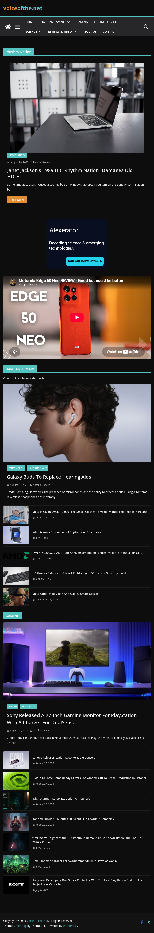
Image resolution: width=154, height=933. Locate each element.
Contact (109, 31)
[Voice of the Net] (8, 27)
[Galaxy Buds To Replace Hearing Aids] (77, 423)
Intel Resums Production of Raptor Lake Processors (66, 532)
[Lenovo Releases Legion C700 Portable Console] (16, 760)
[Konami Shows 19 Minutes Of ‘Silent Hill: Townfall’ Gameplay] (16, 822)
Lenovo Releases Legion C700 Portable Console (63, 757)
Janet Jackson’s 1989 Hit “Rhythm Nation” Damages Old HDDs (70, 173)
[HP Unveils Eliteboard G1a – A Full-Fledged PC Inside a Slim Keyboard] (16, 576)
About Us (89, 31)
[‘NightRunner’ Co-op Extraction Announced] (16, 801)
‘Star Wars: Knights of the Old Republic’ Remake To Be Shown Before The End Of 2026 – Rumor (86, 840)
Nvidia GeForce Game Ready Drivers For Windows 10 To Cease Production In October (89, 778)
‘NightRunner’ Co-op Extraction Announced (61, 798)
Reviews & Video (60, 31)
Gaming (82, 22)
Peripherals (28, 706)
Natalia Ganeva (42, 162)
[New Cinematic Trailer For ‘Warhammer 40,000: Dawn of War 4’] (16, 864)
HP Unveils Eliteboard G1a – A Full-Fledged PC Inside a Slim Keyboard (79, 573)
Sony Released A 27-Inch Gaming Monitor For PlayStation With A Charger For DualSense (72, 719)
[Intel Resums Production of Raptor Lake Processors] (16, 535)
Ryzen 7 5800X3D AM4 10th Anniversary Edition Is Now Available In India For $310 (87, 553)
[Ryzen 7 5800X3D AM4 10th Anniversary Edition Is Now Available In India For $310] (16, 556)
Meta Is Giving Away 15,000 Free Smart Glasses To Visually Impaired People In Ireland (90, 512)
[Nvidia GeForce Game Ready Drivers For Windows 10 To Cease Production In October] (16, 781)
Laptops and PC (17, 155)
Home (30, 22)
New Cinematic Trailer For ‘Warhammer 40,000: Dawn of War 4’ (74, 861)
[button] (68, 22)
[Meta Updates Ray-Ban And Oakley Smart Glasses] (16, 597)
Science (31, 31)
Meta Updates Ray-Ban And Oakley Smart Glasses (65, 594)
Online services (106, 22)
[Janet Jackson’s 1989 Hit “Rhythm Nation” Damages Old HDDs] (77, 108)
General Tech (15, 468)
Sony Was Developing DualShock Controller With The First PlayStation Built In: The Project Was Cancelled (87, 882)
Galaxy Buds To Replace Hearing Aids (49, 476)
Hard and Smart (53, 22)
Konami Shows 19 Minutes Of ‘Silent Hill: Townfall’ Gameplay (73, 819)
